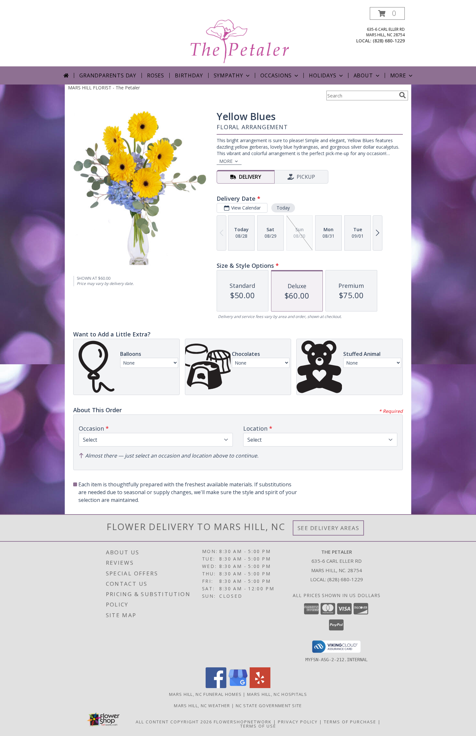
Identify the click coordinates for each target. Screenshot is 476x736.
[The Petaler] (238, 37)
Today (283, 208)
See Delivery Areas (328, 528)
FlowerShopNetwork (243, 722)
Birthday (189, 75)
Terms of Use (258, 726)
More (398, 75)
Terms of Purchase (350, 722)
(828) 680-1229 (389, 41)
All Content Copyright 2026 (174, 722)
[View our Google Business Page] (238, 686)
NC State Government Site (269, 705)
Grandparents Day (107, 75)
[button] (387, 13)
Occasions (276, 75)
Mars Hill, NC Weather (202, 705)
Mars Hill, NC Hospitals (277, 694)
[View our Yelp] (260, 686)
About (363, 75)
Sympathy (228, 75)
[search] (402, 95)
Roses (155, 75)
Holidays (322, 75)
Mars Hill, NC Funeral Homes (205, 694)
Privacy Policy (298, 722)
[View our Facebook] (216, 686)
